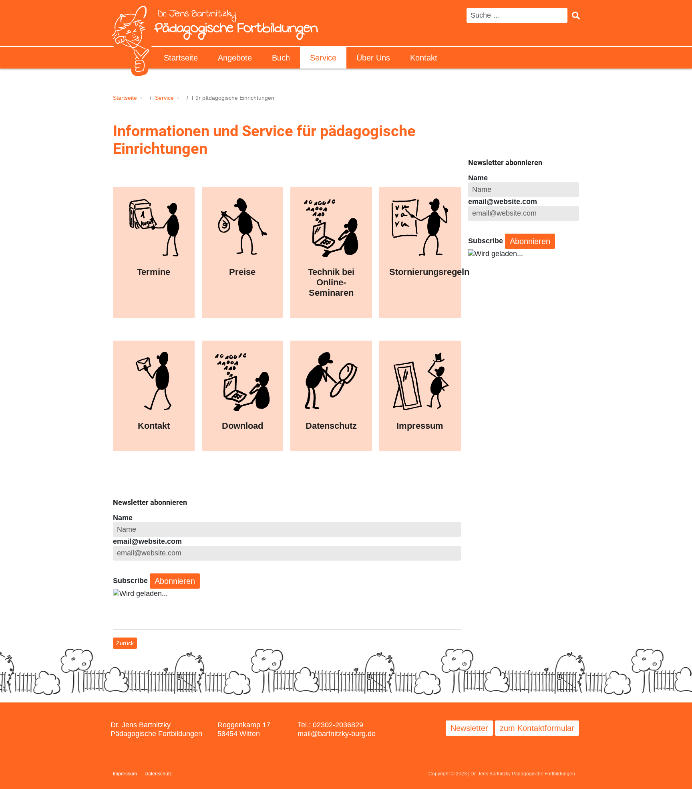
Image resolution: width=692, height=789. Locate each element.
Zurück (125, 643)
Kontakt (423, 57)
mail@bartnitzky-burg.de (337, 734)
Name (123, 518)
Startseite (181, 57)
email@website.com (147, 541)
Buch (281, 57)
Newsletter (469, 728)
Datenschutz (158, 774)
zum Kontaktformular (537, 728)
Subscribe (130, 581)
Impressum (125, 774)
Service (323, 57)
